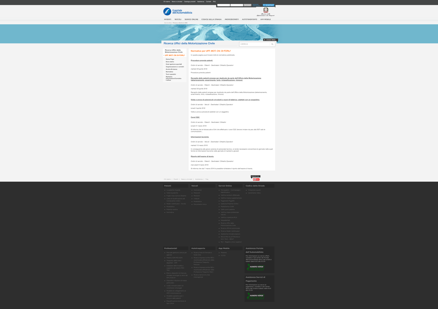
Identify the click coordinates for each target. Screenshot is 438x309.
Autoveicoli (198, 190)
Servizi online (167, 23)
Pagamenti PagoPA (228, 201)
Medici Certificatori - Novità (176, 204)
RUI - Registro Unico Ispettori (231, 242)
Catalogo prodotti (190, 1)
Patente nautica (172, 209)
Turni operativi (171, 74)
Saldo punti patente (228, 209)
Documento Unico (200, 204)
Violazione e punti (254, 190)
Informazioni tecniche (200, 137)
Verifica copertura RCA (229, 217)
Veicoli (194, 186)
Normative (169, 72)
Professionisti (170, 248)
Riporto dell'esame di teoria (202, 156)
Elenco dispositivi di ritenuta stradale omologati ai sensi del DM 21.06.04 (177, 275)
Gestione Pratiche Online (229, 204)
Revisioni (197, 196)
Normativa (170, 212)
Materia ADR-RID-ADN (174, 258)
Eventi (175, 179)
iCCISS (223, 255)
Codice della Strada (255, 186)
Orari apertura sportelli (174, 64)
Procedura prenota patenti (202, 60)
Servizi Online (225, 186)
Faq (206, 179)
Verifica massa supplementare (231, 198)
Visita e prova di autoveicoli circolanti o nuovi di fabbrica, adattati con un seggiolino (225, 100)
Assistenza (200, 1)
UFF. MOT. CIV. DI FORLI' (175, 55)
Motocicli (197, 193)
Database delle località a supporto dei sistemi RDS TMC (175, 268)
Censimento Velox (254, 193)
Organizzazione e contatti (175, 67)
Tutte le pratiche (172, 193)
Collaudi (196, 198)
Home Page (170, 59)
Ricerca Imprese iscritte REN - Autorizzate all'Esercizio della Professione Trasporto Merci (204, 270)
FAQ (214, 1)
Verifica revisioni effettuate (230, 195)
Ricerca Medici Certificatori (230, 231)
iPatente (224, 252)
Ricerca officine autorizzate (230, 228)
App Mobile (224, 248)
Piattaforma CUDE (227, 206)
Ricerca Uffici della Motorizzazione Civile (174, 51)
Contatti (208, 1)
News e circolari (177, 1)
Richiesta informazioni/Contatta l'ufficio (173, 78)
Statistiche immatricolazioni (230, 234)
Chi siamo (166, 1)
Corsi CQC (195, 117)
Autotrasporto (198, 248)
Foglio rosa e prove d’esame (176, 196)
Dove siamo (170, 62)
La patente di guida (173, 190)
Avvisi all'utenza (171, 69)
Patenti (167, 186)
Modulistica (170, 206)
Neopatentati (225, 220)
